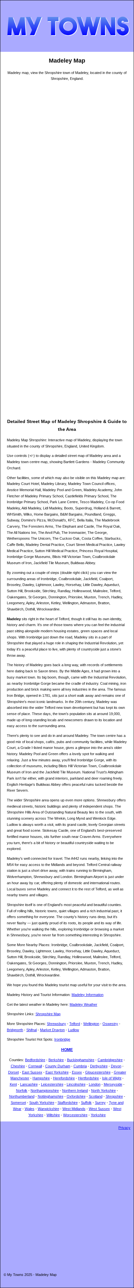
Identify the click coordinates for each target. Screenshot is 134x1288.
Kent (13, 1084)
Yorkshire (98, 1115)
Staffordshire (68, 1103)
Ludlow (73, 1030)
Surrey (100, 1103)
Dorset (13, 1072)
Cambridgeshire (110, 1060)
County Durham (57, 1066)
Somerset (18, 1103)
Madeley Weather (83, 1004)
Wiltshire (53, 1115)
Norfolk (21, 1090)
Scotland (95, 1096)
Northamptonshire (45, 1090)
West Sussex (99, 1109)
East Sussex (32, 1072)
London (94, 1084)
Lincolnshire (76, 1084)
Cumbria (80, 1066)
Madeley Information (87, 995)
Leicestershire (52, 1084)
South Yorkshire (41, 1103)
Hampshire (41, 1078)
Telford (74, 1024)
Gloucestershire (98, 1072)
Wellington (91, 1024)
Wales (29, 1109)
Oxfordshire (76, 1096)
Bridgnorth (15, 1030)
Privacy (124, 1128)
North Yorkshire (103, 1090)
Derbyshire (99, 1066)
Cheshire (18, 1066)
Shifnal (31, 1030)
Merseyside (113, 1084)
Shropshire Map (47, 1014)
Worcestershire (75, 1115)
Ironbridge (62, 1039)
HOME (67, 1049)
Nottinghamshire (50, 1096)
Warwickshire (48, 1109)
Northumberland (21, 1096)
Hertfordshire (88, 1078)
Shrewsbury (56, 1024)
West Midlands (74, 1109)
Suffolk (86, 1103)
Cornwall (35, 1066)
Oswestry (110, 1024)
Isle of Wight (111, 1078)
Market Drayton (52, 1030)
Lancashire (29, 1084)
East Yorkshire (57, 1072)
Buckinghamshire (80, 1060)
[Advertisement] (67, 351)
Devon (116, 1066)
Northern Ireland (75, 1090)
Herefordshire (64, 1078)
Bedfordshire (35, 1060)
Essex (77, 1072)
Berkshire (56, 1060)
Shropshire (114, 1096)
